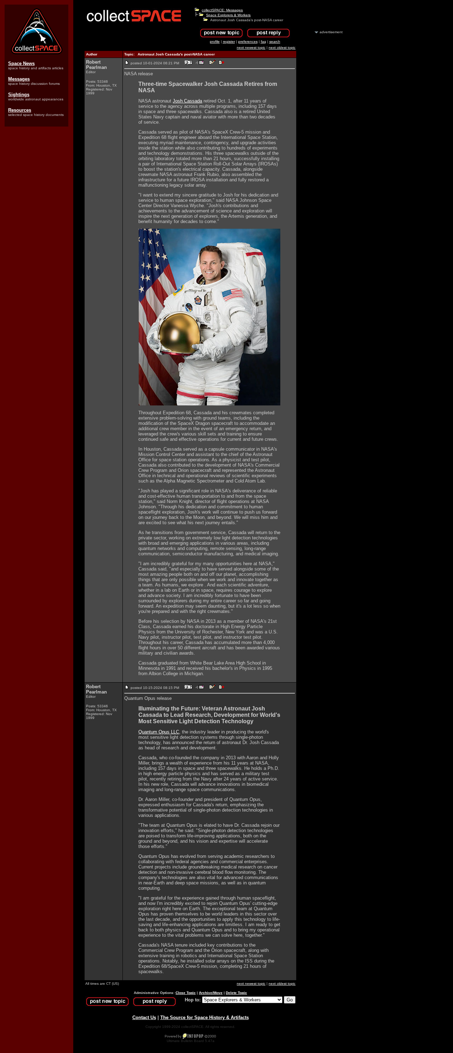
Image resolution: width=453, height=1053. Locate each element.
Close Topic (186, 993)
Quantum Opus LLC (158, 732)
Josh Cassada (187, 101)
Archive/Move (211, 993)
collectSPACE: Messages (222, 10)
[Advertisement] (323, 141)
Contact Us (144, 1017)
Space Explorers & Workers (228, 15)
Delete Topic (236, 993)
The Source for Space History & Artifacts (204, 1017)
